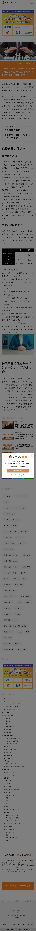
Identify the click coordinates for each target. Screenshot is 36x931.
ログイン (22, 475)
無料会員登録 (18, 470)
